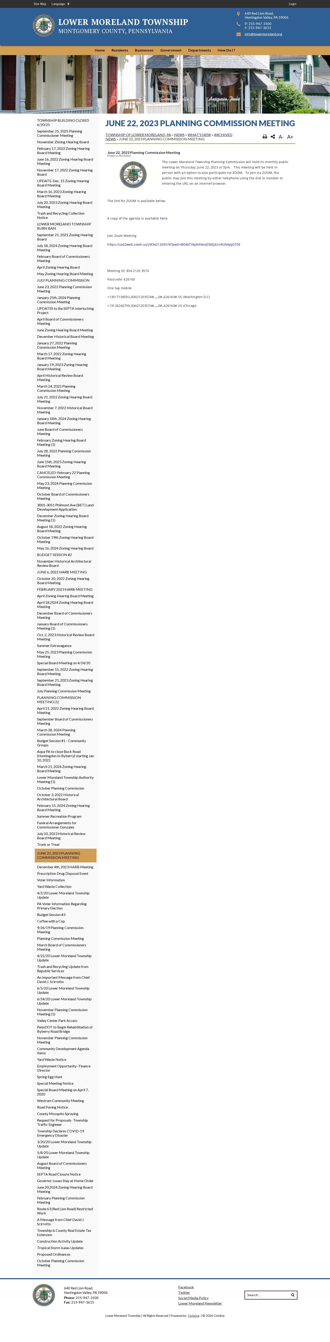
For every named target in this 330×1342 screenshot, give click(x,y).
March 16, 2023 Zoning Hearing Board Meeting (61, 193)
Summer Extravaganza (54, 645)
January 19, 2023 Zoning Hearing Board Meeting (62, 366)
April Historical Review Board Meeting (60, 377)
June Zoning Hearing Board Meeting (65, 330)
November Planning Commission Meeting (62, 1040)
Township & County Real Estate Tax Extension (64, 1232)
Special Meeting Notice (55, 1083)
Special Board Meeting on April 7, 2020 (62, 1092)
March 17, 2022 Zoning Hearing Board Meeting (61, 356)
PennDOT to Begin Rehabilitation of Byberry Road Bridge (65, 1029)
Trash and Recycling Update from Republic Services (62, 968)
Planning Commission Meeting (60, 938)
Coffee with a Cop (51, 921)
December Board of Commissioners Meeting (64, 615)
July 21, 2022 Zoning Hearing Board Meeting (64, 399)
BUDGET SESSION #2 (54, 554)
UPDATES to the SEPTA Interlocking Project (65, 310)
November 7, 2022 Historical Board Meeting (64, 410)
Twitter (184, 1292)
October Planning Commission (60, 788)
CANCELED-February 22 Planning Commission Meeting (63, 474)
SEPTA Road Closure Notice (59, 1174)
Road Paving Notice (52, 1107)
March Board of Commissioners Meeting (61, 947)
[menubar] (165, 50)
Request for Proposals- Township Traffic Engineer (62, 1122)
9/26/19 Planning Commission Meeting (60, 929)
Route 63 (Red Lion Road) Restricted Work (65, 1211)
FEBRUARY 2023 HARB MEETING (64, 589)
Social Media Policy (193, 1298)
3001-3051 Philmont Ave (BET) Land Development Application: (65, 507)
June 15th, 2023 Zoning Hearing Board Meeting (61, 464)
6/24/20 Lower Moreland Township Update (64, 1001)
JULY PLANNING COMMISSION (63, 280)
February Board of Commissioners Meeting (63, 258)
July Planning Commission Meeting (64, 691)
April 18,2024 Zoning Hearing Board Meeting (65, 604)
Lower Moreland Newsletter (200, 1303)
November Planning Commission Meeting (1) (62, 1012)
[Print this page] (265, 136)
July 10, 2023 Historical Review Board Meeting (61, 835)
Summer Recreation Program (59, 816)
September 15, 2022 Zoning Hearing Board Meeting (65, 671)
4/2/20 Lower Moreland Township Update (63, 895)
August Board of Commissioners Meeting (62, 1165)
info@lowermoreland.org (263, 34)
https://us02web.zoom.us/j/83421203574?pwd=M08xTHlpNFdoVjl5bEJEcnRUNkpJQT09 (173, 244)
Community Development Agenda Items (63, 1050)
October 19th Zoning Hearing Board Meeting (65, 539)
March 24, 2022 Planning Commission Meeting (56, 388)
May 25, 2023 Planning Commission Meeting (64, 654)
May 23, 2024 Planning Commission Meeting (64, 485)
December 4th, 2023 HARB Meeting (65, 867)
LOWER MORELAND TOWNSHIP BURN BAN (64, 226)
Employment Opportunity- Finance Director (63, 1068)
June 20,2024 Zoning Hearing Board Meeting (64, 1189)
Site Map (40, 4)
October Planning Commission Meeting (60, 1263)
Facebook (186, 1287)
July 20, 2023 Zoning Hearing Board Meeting (64, 204)
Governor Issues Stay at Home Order (65, 1180)
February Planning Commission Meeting (61, 1200)
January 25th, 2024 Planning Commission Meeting (58, 299)
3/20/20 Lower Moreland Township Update (64, 1144)
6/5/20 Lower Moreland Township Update (63, 990)
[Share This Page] (273, 136)
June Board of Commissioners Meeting (60, 431)
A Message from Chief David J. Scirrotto (60, 1221)
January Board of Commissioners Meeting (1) (62, 626)
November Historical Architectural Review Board (64, 563)
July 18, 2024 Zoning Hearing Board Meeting (64, 247)
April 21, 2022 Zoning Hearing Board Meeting (65, 710)
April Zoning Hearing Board (58, 267)
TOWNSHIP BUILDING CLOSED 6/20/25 (63, 122)
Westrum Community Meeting (60, 1100)
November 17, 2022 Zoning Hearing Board (65, 172)
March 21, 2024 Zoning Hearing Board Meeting (61, 768)
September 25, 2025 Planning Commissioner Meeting (59, 133)
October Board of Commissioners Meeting (63, 496)
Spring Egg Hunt (49, 1077)
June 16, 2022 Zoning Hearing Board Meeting (65, 161)
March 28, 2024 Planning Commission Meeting (56, 732)
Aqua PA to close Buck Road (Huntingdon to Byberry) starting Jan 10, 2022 (65, 755)
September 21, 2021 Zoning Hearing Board (65, 237)
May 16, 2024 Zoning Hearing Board (65, 548)
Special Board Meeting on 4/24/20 (63, 663)
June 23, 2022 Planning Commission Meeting (64, 289)
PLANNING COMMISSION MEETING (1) (59, 699)
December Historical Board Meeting (65, 336)
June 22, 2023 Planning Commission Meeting (58, 855)
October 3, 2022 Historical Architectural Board (58, 796)
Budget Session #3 (51, 914)
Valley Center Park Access (57, 1020)
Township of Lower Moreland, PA (138, 134)
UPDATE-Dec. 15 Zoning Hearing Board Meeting (63, 183)
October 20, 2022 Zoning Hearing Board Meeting (63, 580)
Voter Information (51, 880)
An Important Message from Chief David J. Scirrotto (63, 979)
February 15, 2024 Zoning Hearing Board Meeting (63, 807)
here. (164, 218)
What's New (199, 134)
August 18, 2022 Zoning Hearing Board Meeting (62, 528)
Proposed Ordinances (53, 1254)
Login (292, 4)
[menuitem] (99, 50)
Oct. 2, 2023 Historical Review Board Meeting (65, 637)
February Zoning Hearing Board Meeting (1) (61, 442)
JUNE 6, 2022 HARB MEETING (62, 572)
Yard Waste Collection (54, 886)
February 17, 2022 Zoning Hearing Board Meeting (63, 150)
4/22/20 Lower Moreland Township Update (64, 958)
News (179, 134)
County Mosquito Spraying (57, 1113)
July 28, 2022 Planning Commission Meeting (64, 453)
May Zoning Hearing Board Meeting (65, 274)
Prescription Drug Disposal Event (62, 873)
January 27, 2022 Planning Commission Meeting (57, 345)
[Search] (292, 1295)
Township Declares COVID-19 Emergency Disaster (60, 1133)
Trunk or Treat (48, 844)
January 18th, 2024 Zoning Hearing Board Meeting (64, 420)
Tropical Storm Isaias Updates (60, 1248)
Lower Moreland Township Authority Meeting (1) (65, 779)
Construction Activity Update (60, 1241)
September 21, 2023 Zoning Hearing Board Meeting (65, 682)
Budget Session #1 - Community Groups (61, 742)
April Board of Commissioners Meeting (60, 321)
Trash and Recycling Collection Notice (60, 215)
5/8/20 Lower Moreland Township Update (63, 1154)
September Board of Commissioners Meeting (65, 721)
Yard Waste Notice (51, 1059)
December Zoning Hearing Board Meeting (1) (62, 518)
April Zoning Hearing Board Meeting (65, 596)
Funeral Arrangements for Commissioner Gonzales (57, 825)
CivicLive (193, 1315)
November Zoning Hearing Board (63, 142)
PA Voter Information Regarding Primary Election (62, 906)
